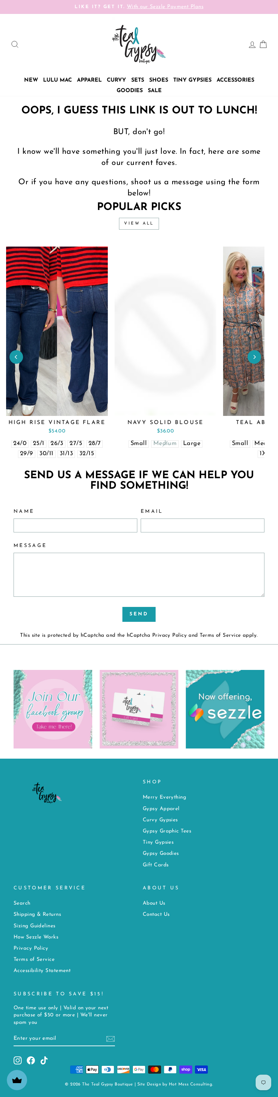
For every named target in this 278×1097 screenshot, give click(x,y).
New (31, 80)
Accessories (235, 80)
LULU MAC (57, 80)
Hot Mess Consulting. (191, 1084)
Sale (155, 90)
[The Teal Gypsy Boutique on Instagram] (18, 1060)
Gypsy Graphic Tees (167, 831)
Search (22, 903)
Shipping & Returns (37, 914)
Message (30, 545)
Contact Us (156, 914)
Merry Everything (164, 797)
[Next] (254, 357)
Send (139, 614)
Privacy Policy (169, 635)
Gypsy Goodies (161, 853)
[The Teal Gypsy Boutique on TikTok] (44, 1060)
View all (139, 223)
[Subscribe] (110, 1039)
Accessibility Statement (42, 970)
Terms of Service (220, 635)
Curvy (116, 80)
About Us (154, 903)
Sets (137, 80)
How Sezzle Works (36, 937)
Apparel (89, 80)
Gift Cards (156, 865)
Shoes (158, 80)
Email (152, 511)
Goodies (130, 90)
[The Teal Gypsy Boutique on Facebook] (31, 1060)
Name (24, 511)
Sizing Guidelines (35, 926)
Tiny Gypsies (192, 80)
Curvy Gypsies (160, 820)
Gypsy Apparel (161, 808)
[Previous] (16, 357)
